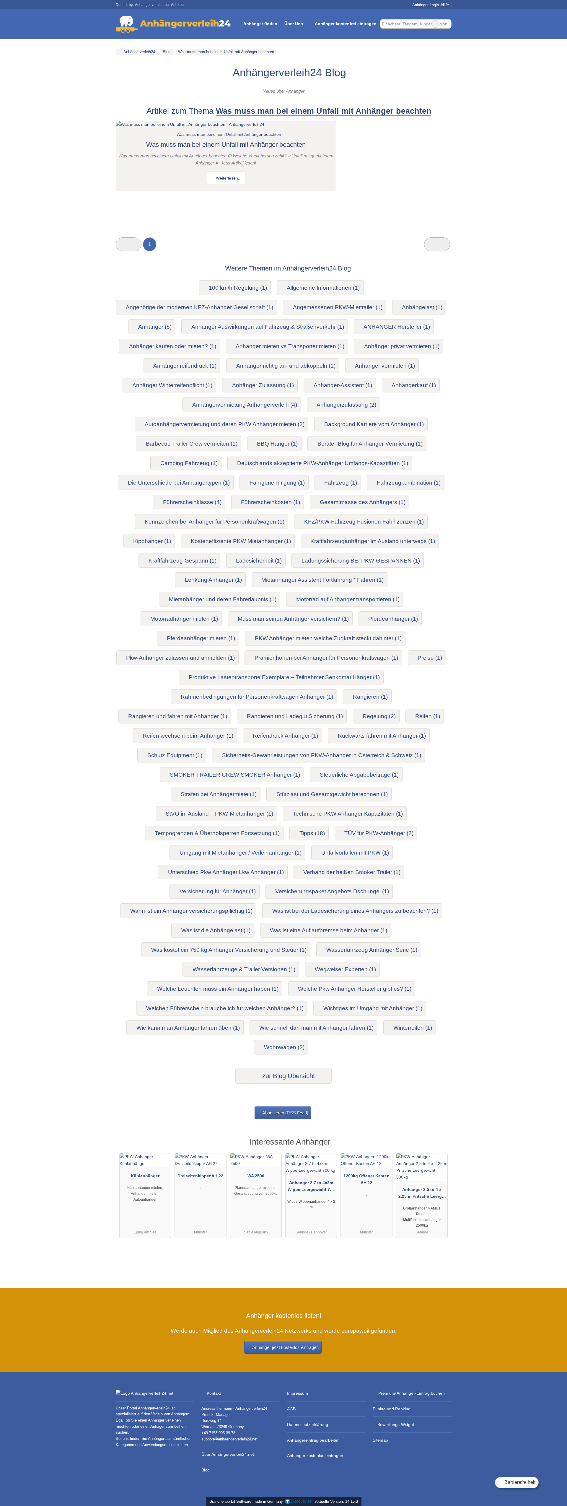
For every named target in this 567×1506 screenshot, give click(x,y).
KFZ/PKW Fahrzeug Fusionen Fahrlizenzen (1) (364, 522)
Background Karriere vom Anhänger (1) (374, 424)
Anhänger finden (260, 23)
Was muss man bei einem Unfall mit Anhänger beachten (226, 144)
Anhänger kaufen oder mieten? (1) (172, 346)
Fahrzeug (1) (340, 483)
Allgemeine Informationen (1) (323, 288)
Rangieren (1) (370, 697)
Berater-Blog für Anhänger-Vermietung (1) (370, 444)
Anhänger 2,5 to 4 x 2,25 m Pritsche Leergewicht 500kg (422, 1194)
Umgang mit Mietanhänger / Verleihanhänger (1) (241, 853)
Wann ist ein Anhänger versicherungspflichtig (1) (191, 911)
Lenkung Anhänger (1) (213, 580)
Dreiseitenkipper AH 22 (200, 1175)
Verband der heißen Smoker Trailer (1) (351, 872)
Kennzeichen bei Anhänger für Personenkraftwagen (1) (214, 522)
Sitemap (380, 1440)
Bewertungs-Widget (395, 1424)
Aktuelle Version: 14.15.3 (336, 1501)
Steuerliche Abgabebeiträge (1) (359, 775)
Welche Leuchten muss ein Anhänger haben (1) (217, 989)
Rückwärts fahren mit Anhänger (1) (382, 736)
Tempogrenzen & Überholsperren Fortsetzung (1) (217, 833)
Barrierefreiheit (519, 1482)
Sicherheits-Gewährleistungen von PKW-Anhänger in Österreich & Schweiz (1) (321, 755)
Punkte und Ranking (391, 1408)
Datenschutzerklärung (307, 1424)
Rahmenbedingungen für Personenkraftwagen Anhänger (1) (257, 697)
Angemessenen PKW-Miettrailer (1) (337, 307)
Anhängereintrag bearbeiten (313, 1440)
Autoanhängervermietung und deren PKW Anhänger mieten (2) (224, 424)
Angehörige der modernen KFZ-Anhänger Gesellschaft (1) (199, 307)
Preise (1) (430, 658)
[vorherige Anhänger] (128, 244)
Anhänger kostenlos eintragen (315, 1455)
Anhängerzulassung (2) (346, 405)
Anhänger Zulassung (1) (263, 385)
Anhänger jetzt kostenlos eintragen (285, 1347)
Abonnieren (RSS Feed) (285, 1112)
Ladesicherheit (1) (259, 561)
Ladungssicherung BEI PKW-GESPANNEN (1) (361, 561)
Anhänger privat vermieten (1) (401, 346)
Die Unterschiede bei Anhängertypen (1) (179, 483)
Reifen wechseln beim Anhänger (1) (188, 736)
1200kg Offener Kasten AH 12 (366, 1179)
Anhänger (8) (155, 327)
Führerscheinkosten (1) (270, 502)
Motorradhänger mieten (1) (184, 619)
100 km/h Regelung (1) (238, 288)
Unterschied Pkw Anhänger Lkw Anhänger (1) (226, 872)
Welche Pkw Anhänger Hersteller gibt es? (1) (354, 989)
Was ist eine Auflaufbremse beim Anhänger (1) (328, 930)
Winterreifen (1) (412, 1028)
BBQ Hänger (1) (277, 444)
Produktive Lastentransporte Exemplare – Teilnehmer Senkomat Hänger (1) (284, 677)
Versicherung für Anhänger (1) (218, 891)
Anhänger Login (425, 5)
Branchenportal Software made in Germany (245, 1501)
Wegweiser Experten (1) (345, 969)
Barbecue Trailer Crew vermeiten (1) (191, 444)
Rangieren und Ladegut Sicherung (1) (295, 716)
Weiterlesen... (228, 178)
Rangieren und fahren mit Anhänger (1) (177, 716)
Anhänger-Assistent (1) (343, 385)
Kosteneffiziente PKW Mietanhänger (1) (241, 541)
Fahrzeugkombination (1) (409, 483)
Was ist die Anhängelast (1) (215, 930)
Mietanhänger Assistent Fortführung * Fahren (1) (322, 580)
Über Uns (293, 23)
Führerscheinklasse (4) (192, 502)
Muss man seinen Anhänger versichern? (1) (293, 619)
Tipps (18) (312, 833)
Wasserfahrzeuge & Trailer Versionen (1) (244, 969)
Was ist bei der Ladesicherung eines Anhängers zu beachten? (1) (355, 911)
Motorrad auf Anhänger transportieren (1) (348, 599)
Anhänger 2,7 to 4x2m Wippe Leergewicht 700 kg (311, 1187)
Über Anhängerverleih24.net (227, 1454)
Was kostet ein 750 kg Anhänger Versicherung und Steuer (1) (229, 950)
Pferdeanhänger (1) (393, 619)
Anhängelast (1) (422, 307)
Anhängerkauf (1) (414, 385)
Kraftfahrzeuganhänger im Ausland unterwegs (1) (372, 541)
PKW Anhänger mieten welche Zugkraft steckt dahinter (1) (328, 638)
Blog (205, 1470)
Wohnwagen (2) (284, 1047)
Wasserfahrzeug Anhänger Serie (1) (371, 950)
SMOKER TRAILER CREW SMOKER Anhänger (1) (235, 775)
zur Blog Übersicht (287, 1076)
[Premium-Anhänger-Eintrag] (439, 1143)
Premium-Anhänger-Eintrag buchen (411, 1393)
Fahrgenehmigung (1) (277, 483)
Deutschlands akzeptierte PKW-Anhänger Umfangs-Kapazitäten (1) (322, 463)
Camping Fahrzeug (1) (189, 463)
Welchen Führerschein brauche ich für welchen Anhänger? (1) (225, 1008)
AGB (291, 1408)
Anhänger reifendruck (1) (184, 366)
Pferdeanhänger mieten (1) (201, 638)
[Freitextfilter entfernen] (435, 24)
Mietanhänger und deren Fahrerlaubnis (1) (222, 599)
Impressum (297, 1393)
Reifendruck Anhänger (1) (285, 736)
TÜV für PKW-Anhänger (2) (378, 833)
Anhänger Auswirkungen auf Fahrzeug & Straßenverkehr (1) (267, 327)
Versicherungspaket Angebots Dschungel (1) (332, 891)
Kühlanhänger (145, 1175)
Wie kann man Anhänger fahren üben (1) (188, 1028)
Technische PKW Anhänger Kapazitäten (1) (348, 814)
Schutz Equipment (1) (174, 755)
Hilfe (445, 5)
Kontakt (214, 1393)
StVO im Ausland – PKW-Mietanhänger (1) (219, 814)
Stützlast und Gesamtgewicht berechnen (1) (332, 794)
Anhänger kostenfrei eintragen (346, 23)
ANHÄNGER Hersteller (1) (397, 327)
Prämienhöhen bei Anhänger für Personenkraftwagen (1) (326, 658)
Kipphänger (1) (152, 541)
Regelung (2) (379, 716)
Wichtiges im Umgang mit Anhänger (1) (372, 1008)
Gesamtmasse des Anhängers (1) (362, 502)
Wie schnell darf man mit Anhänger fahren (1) (316, 1028)
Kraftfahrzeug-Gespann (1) (182, 561)
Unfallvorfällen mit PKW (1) (355, 853)
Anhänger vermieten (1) (385, 366)
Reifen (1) (427, 716)
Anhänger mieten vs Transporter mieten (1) (290, 346)
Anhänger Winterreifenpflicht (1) (172, 385)
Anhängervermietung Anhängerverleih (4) (244, 405)
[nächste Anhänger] (437, 244)
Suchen (447, 24)
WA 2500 (255, 1175)
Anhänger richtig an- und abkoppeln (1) (285, 366)
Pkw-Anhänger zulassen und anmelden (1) (180, 658)
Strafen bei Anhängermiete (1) (219, 794)
